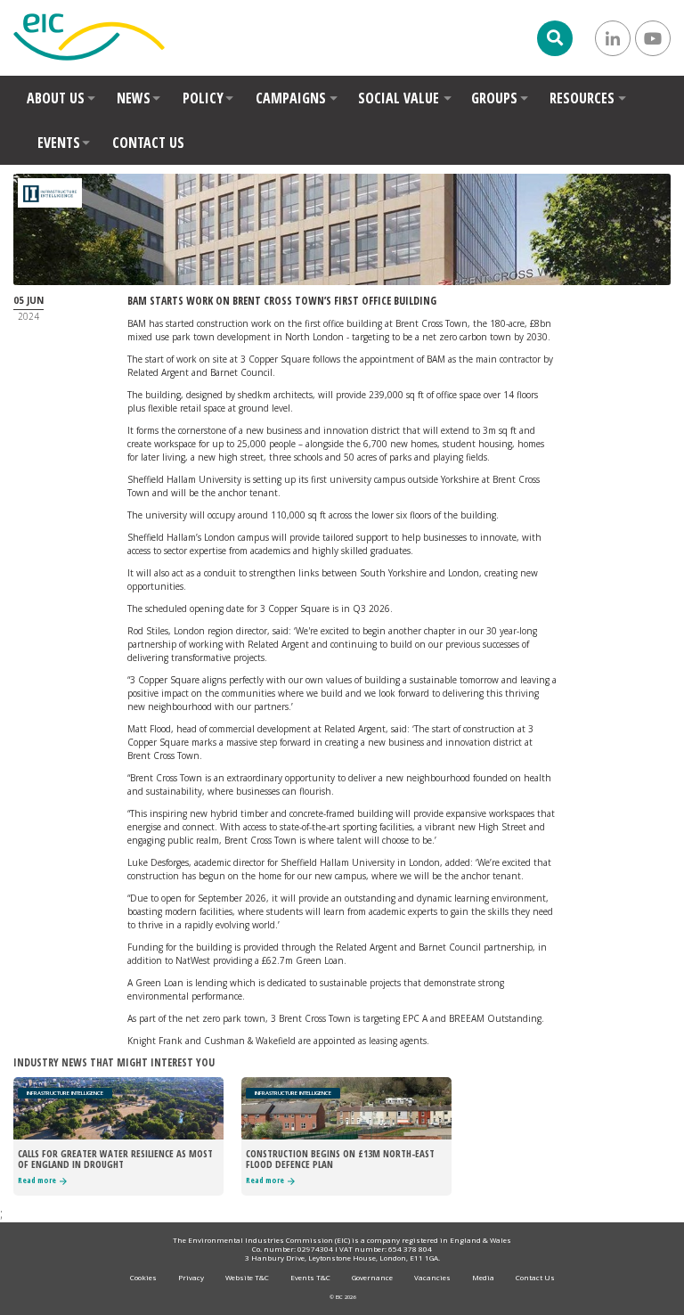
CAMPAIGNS (291, 98)
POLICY (203, 98)
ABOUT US (56, 98)
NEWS (134, 98)
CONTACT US (148, 142)
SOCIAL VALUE (398, 98)
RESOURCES (582, 98)
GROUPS (494, 98)
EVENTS (58, 142)
